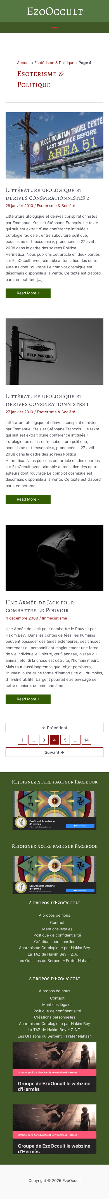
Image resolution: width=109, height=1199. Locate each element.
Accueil (23, 62)
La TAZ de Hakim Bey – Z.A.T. (55, 954)
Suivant (54, 752)
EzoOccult (55, 11)
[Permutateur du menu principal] (54, 27)
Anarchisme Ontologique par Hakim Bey (54, 947)
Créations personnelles (54, 941)
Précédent (54, 727)
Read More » (32, 294)
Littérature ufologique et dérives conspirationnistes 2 (47, 194)
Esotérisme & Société (56, 205)
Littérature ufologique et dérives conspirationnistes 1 (47, 400)
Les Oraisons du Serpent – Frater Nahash (55, 960)
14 (86, 740)
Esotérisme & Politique (54, 62)
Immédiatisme (54, 618)
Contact (57, 922)
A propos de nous (54, 915)
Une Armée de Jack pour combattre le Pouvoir (40, 606)
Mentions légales (57, 929)
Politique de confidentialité (57, 935)
